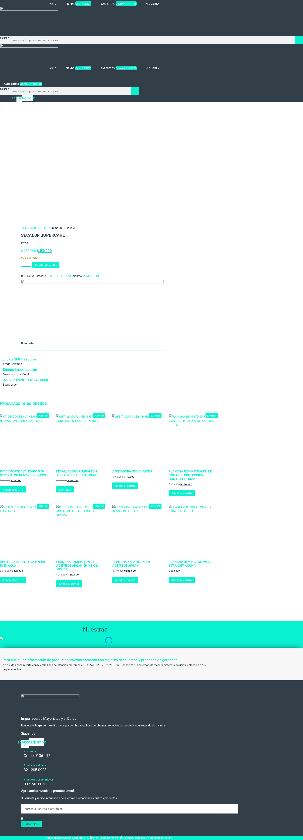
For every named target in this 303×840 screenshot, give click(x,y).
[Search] (299, 40)
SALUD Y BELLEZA (40, 228)
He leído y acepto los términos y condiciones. (52, 819)
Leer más (65, 489)
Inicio (24, 228)
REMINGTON (91, 276)
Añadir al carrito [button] (13, 489)
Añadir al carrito (46, 265)
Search (4, 37)
